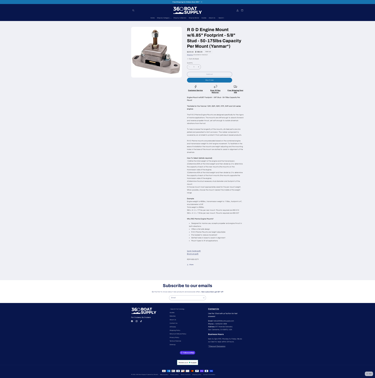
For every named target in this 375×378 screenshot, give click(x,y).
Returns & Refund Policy (178, 334)
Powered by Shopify (152, 374)
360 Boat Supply (141, 374)
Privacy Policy (174, 337)
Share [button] (191, 264)
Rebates (172, 316)
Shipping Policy (175, 330)
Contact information (209, 374)
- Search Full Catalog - (177, 309)
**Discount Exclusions (216, 346)
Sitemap (172, 344)
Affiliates (173, 327)
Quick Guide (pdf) (194, 251)
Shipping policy (196, 374)
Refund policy (164, 374)
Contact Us (173, 323)
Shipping (190, 54)
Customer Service (195, 90)
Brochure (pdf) (192, 254)
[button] (133, 10)
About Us (173, 319)
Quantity (190, 62)
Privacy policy (174, 374)
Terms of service (185, 374)
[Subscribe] (203, 297)
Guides (172, 312)
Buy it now (210, 80)
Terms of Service (175, 341)
